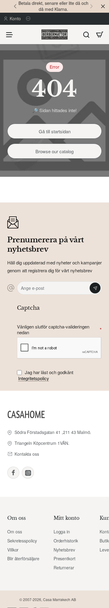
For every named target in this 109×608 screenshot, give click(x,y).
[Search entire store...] (86, 34)
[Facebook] (13, 473)
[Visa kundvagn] (99, 34)
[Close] (103, 6)
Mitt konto (66, 518)
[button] (15, 6)
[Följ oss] (29, 19)
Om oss (16, 518)
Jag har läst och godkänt (45, 375)
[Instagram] (28, 473)
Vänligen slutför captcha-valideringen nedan (53, 329)
